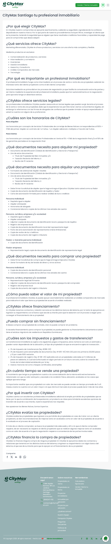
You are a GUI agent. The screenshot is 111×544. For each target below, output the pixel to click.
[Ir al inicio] (15, 479)
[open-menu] (108, 5)
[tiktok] (101, 539)
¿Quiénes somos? (64, 511)
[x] (11, 457)
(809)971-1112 (46, 499)
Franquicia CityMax (65, 518)
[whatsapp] (24, 457)
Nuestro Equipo (63, 515)
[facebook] (7, 457)
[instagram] (86, 539)
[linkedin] (16, 457)
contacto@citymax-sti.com (48, 504)
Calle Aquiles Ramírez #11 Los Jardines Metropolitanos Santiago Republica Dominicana (47, 490)
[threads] (20, 457)
